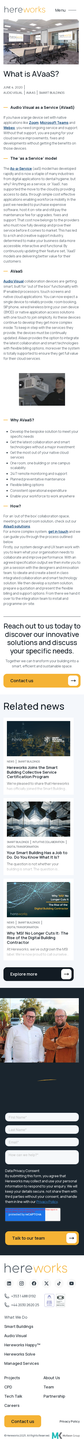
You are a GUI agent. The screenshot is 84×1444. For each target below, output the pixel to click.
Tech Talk (13, 1396)
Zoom (34, 122)
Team (49, 1386)
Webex (9, 127)
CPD (8, 1386)
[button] (65, 10)
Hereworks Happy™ (22, 1344)
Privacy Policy (70, 1421)
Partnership (54, 1396)
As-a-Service (21, 168)
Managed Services (21, 1363)
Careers (11, 1405)
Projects (12, 1377)
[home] (24, 10)
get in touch (58, 531)
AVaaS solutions (16, 526)
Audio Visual (13, 281)
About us (52, 1377)
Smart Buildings (18, 1326)
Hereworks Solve (19, 1354)
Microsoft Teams (54, 122)
